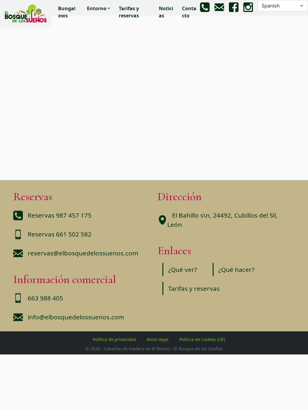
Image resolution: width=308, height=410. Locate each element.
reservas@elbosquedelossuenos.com (83, 253)
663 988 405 (45, 298)
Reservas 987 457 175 (59, 215)
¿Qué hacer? (236, 269)
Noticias (166, 12)
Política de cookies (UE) (202, 339)
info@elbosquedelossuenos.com (76, 317)
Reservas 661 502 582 (59, 234)
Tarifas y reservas (129, 12)
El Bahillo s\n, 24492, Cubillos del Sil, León (222, 220)
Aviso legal (157, 339)
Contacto (189, 12)
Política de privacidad (114, 339)
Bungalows (66, 12)
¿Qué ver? (182, 269)
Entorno (96, 8)
